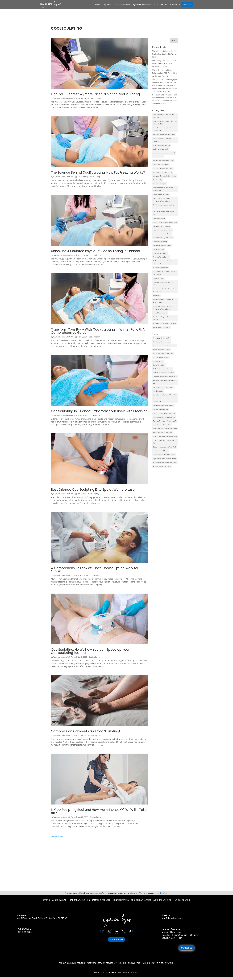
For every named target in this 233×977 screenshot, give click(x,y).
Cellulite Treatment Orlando (162, 369)
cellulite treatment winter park (163, 161)
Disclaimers (164, 893)
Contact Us (175, 5)
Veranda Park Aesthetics (161, 327)
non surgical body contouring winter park (163, 283)
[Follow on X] (123, 931)
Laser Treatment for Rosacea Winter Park (163, 400)
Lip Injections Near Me (160, 409)
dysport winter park (159, 184)
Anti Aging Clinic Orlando (161, 342)
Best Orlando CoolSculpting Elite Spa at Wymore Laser (93, 489)
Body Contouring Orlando (161, 350)
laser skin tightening (160, 242)
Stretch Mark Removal (54, 900)
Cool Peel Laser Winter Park (162, 172)
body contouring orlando (161, 145)
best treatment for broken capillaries (162, 139)
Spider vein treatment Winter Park (164, 447)
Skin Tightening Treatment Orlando (165, 429)
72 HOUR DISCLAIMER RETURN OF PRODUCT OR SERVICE (82, 963)
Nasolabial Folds (158, 278)
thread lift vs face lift (160, 313)
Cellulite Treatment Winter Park (163, 373)
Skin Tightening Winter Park (162, 432)
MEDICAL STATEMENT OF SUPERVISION (158, 963)
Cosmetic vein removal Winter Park (165, 377)
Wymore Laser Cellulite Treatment (164, 459)
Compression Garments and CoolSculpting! (85, 731)
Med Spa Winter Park (160, 253)
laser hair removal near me (162, 230)
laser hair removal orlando (162, 234)
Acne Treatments (162, 900)
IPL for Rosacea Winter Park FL (163, 387)
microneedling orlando (160, 268)
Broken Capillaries (141, 900)
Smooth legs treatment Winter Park (165, 436)
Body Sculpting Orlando (161, 357)
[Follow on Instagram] (109, 931)
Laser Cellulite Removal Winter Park (165, 395)
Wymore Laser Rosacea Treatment (165, 462)
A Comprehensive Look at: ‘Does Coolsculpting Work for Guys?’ (94, 569)
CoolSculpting (95, 98)
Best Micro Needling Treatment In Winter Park (164, 129)
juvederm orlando (159, 218)
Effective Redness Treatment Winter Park (163, 189)
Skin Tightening (120, 900)
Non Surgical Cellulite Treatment (164, 413)
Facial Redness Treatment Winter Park (164, 381)
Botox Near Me (158, 361)
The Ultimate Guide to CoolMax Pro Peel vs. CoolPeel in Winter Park (164, 54)
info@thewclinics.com (172, 918)
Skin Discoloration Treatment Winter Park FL (163, 300)
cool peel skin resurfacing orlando (164, 176)
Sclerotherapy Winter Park (162, 425)
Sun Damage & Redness (98, 900)
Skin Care (156, 296)
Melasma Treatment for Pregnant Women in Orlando (164, 262)
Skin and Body (160, 5)
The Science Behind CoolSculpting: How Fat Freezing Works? (98, 172)
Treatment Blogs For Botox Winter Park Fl (164, 318)
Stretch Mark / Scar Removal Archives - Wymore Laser (162, 307)
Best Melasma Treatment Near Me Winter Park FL (165, 122)
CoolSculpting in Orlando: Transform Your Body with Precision (99, 411)
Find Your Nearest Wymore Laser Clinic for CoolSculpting (95, 94)
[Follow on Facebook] (102, 931)
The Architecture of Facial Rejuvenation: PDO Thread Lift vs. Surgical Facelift (164, 73)
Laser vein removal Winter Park (163, 405)
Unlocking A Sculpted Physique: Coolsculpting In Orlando (95, 251)
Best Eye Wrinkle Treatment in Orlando (163, 115)
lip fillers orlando (158, 249)
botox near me (158, 157)
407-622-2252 (25, 932)
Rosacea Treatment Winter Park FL (164, 421)
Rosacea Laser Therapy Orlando (164, 417)
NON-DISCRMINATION (132, 963)
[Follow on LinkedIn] (116, 931)
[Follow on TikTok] (130, 931)
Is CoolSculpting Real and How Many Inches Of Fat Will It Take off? (99, 811)
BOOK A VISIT (116, 939)
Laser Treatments (121, 5)
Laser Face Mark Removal (162, 226)
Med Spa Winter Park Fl (161, 257)
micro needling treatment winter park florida (164, 272)
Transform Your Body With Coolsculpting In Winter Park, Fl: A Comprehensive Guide (98, 331)
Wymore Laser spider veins (162, 466)
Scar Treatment (76, 900)
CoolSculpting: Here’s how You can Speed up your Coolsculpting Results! (90, 651)
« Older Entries (57, 836)
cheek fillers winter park (161, 164)
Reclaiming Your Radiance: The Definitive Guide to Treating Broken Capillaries (164, 63)
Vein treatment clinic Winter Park (164, 455)
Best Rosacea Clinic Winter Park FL (164, 346)
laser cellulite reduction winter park (165, 222)
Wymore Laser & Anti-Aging (64, 98)
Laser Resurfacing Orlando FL (163, 238)
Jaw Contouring (158, 391)
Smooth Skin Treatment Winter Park (163, 441)
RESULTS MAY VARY (114, 963)
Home (97, 5)
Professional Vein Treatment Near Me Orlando (164, 290)
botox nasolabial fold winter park (164, 153)
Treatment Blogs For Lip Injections (164, 323)
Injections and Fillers (142, 5)
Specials (108, 5)
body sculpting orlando (160, 149)
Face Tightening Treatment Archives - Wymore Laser (162, 199)
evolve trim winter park (161, 194)
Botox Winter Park (159, 365)
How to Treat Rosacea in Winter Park (163, 213)
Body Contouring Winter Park (163, 353)
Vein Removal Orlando (160, 451)
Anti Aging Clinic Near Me (161, 338)
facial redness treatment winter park (163, 206)
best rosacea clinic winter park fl (164, 135)
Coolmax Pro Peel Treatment (163, 168)
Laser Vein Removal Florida (162, 245)
